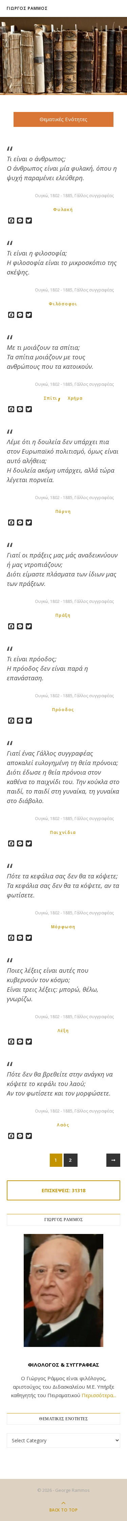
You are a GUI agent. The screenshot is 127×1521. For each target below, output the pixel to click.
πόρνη (63, 511)
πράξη (63, 615)
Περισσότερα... (99, 1395)
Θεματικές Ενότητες (63, 119)
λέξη (63, 1030)
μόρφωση (63, 927)
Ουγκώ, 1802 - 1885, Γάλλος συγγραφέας (74, 195)
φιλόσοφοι (63, 304)
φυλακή (63, 209)
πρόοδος (63, 709)
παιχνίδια (63, 832)
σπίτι (51, 398)
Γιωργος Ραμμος (27, 8)
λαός (63, 1125)
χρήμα (75, 398)
